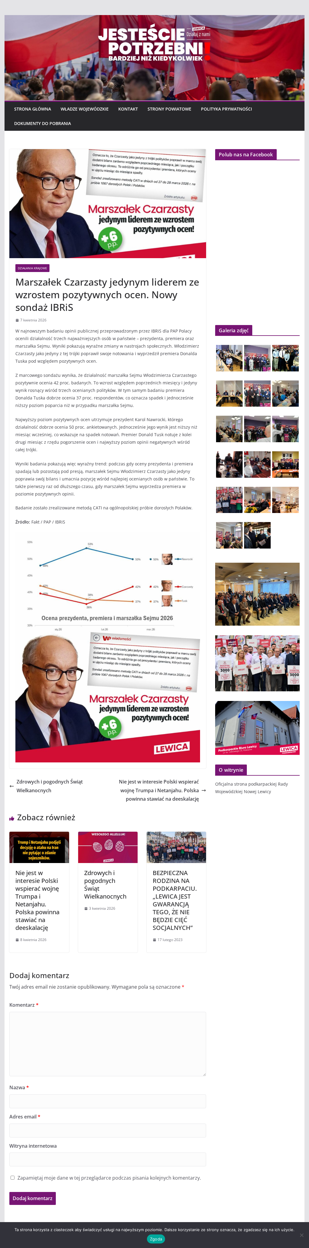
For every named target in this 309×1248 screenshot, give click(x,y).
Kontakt (128, 109)
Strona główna (32, 109)
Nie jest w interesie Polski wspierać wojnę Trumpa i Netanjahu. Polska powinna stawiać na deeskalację (159, 790)
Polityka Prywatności (226, 109)
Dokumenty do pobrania (42, 123)
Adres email (24, 1116)
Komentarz (24, 1005)
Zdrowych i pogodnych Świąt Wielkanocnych (50, 786)
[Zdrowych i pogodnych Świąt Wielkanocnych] (108, 836)
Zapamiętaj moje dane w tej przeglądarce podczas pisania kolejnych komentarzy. (109, 1177)
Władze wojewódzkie (85, 109)
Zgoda (156, 1239)
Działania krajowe (32, 268)
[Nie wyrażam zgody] (301, 1235)
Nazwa (19, 1087)
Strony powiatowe (169, 109)
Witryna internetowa (33, 1146)
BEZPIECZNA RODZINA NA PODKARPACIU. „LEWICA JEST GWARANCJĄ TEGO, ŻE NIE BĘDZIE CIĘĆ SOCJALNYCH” (175, 900)
